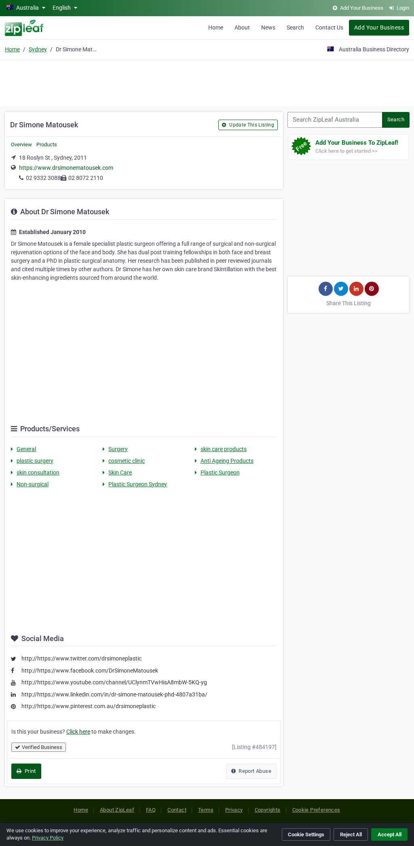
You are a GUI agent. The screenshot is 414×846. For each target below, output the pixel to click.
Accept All (389, 834)
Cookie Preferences (316, 810)
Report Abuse (254, 771)
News (268, 27)
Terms (205, 810)
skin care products (224, 449)
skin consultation (38, 472)
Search (295, 27)
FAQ (151, 810)
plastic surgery (35, 461)
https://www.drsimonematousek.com (66, 168)
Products (46, 144)
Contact (176, 810)
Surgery (118, 449)
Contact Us (329, 27)
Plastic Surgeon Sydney (137, 484)
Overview (21, 144)
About (242, 27)
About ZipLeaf (117, 810)
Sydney (38, 49)
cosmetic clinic (126, 461)
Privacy (234, 810)
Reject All (351, 834)
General (26, 449)
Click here (78, 731)
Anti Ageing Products (227, 461)
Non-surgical (33, 484)
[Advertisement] (207, 81)
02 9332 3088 (43, 178)
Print (29, 771)
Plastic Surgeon (220, 472)
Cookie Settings (306, 834)
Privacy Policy (47, 838)
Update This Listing (251, 125)
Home (215, 27)
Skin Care (120, 472)
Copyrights (268, 810)
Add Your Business (379, 27)
